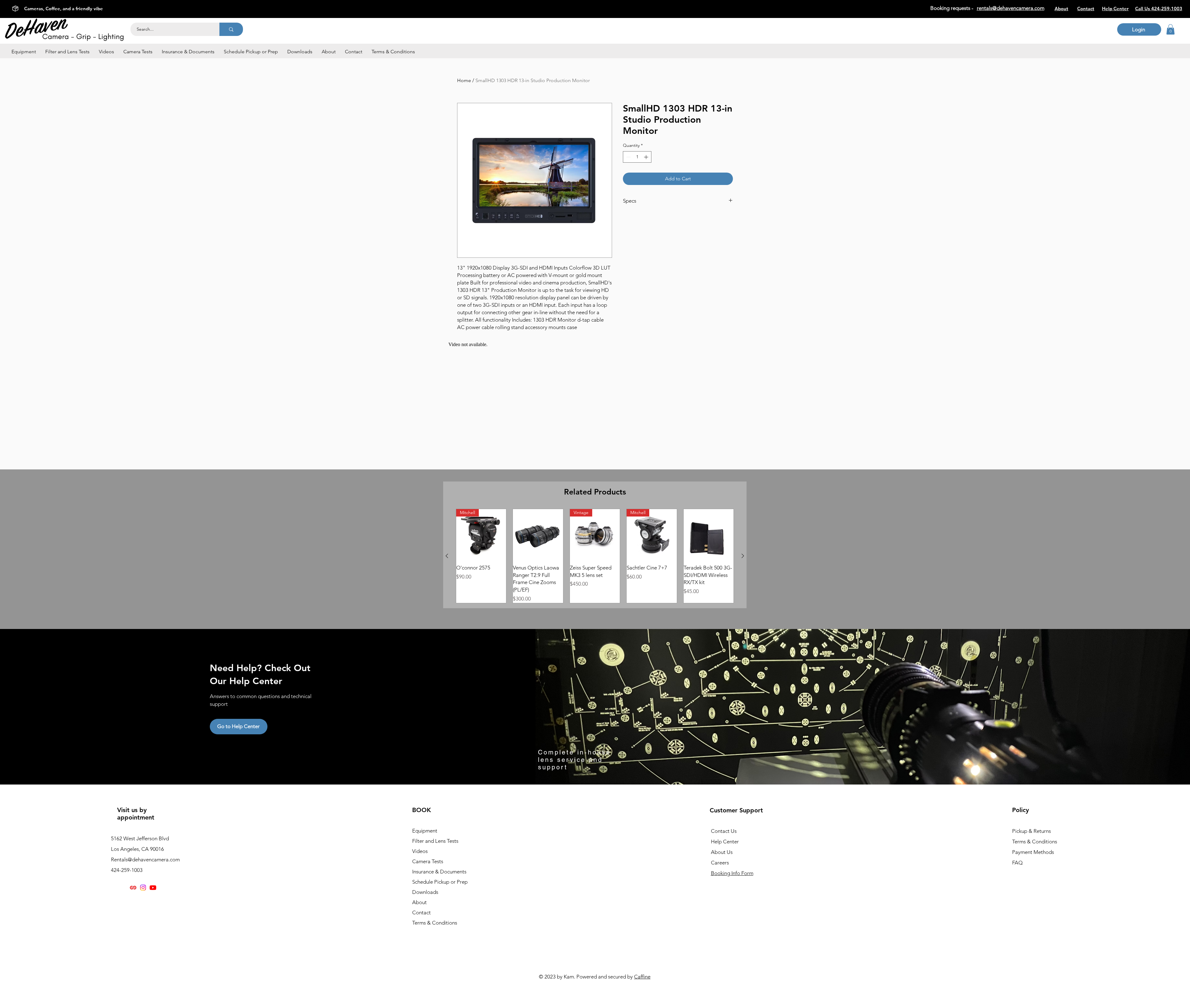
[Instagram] (143, 887)
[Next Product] (743, 556)
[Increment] (646, 157)
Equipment (424, 831)
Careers (720, 863)
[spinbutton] (637, 157)
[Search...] (231, 29)
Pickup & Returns (1031, 831)
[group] (595, 555)
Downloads (425, 892)
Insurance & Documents (439, 871)
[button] (24, 52)
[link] (1170, 29)
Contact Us (724, 831)
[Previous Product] (447, 556)
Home (464, 80)
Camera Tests (427, 861)
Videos (420, 851)
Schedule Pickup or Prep (440, 882)
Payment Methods (1033, 852)
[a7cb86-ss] (133, 887)
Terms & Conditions (434, 923)
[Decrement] (628, 157)
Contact (421, 912)
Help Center (725, 841)
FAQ (1017, 863)
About (419, 902)
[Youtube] (153, 887)
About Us (722, 852)
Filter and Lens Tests (435, 841)
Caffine (642, 977)
